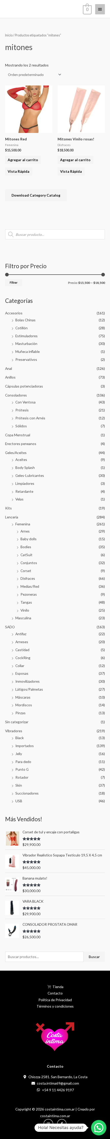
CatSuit (26, 555)
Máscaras (22, 697)
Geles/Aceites (16, 452)
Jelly (18, 753)
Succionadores (27, 793)
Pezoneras (28, 594)
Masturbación (26, 343)
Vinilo (24, 610)
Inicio (9, 35)
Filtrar (13, 282)
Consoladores (16, 395)
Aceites (21, 459)
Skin (18, 785)
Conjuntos (28, 563)
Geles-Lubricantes (29, 475)
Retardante (24, 491)
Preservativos (26, 359)
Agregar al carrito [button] (23, 160)
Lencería (11, 517)
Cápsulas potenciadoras (24, 386)
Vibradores (13, 731)
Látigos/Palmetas (29, 689)
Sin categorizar (16, 722)
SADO (10, 627)
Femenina (22, 524)
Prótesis (22, 410)
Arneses (21, 642)
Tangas (26, 602)
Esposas (21, 673)
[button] (98, 1127)
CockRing (22, 657)
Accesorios (14, 313)
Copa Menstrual (17, 435)
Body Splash (25, 467)
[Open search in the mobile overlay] (55, 234)
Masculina (23, 618)
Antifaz (20, 634)
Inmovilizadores (27, 681)
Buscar (94, 956)
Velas (19, 499)
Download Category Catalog (36, 195)
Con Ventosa (25, 402)
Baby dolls (28, 539)
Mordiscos (23, 705)
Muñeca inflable (27, 351)
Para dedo (23, 761)
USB (18, 801)
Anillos (10, 377)
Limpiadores (24, 483)
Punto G (22, 769)
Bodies (25, 547)
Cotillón (21, 328)
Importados (24, 746)
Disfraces (27, 578)
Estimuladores (26, 336)
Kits (8, 508)
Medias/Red (29, 586)
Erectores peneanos (20, 443)
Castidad (22, 650)
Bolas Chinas (25, 320)
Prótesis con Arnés (30, 418)
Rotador (21, 777)
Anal (8, 368)
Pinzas (20, 713)
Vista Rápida (18, 171)
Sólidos (21, 426)
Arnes (25, 531)
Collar (19, 665)
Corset (25, 570)
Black (19, 738)
